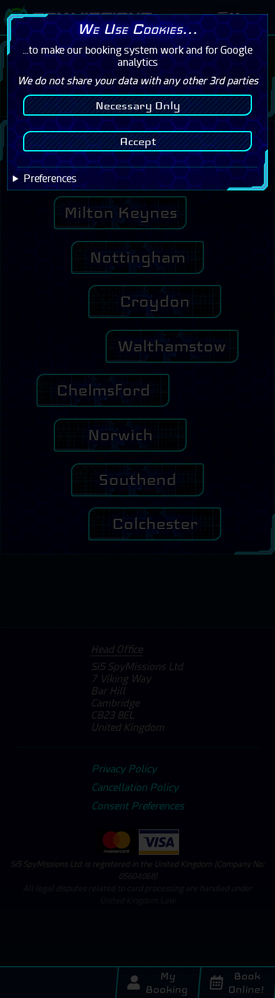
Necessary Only (137, 105)
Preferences (50, 179)
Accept (138, 141)
